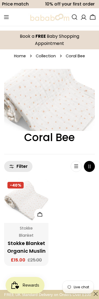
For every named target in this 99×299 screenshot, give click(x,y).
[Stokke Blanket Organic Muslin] (26, 201)
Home (20, 56)
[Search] (74, 17)
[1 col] (76, 166)
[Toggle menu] (6, 17)
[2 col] (89, 166)
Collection (46, 56)
